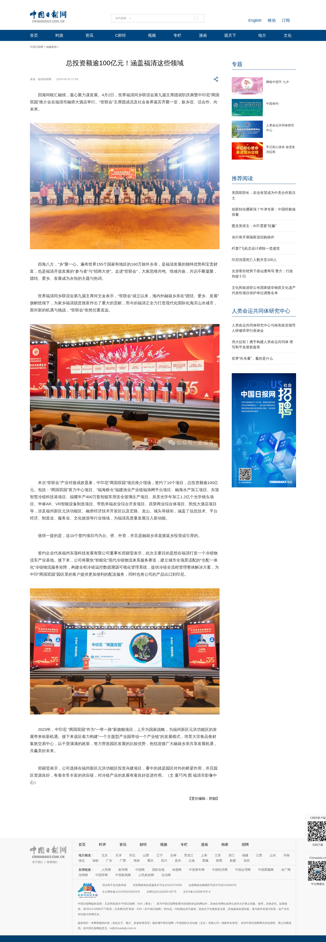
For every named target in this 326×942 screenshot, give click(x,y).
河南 (286, 855)
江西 (259, 855)
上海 (204, 855)
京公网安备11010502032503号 (121, 891)
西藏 (205, 860)
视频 (152, 35)
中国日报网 (36, 46)
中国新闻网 (123, 875)
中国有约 (272, 103)
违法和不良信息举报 (114, 885)
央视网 (176, 869)
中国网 (140, 869)
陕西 (219, 860)
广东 (109, 860)
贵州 (178, 860)
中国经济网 (220, 869)
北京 (105, 855)
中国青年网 (196, 869)
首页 (34, 35)
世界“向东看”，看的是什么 (252, 358)
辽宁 (160, 855)
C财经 (120, 35)
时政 (59, 35)
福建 (245, 855)
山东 (273, 855)
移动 (272, 20)
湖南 (95, 860)
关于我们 (37, 862)
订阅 (286, 20)
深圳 (247, 860)
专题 (237, 64)
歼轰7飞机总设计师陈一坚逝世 (256, 248)
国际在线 (158, 869)
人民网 (106, 869)
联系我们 (52, 862)
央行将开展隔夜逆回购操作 (253, 237)
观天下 (230, 35)
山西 (146, 855)
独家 (224, 844)
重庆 (150, 860)
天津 (118, 855)
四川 (164, 860)
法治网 (166, 875)
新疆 (233, 860)
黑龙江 (188, 855)
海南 (137, 860)
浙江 (231, 855)
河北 (132, 855)
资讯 (89, 35)
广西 (123, 860)
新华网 (123, 869)
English (254, 20)
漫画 (203, 35)
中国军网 (101, 875)
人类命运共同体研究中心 (261, 311)
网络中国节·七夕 (277, 82)
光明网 (83, 875)
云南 (192, 860)
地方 (262, 35)
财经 (143, 844)
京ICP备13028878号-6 (196, 891)
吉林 (173, 855)
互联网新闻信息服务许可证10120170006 (157, 885)
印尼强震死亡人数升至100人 (254, 260)
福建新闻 (51, 46)
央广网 (286, 869)
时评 (102, 844)
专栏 (177, 35)
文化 (288, 35)
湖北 (82, 860)
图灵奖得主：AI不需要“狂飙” (254, 226)
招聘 (245, 844)
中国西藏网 (266, 869)
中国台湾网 (243, 869)
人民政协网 (146, 875)
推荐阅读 (242, 178)
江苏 (218, 855)
